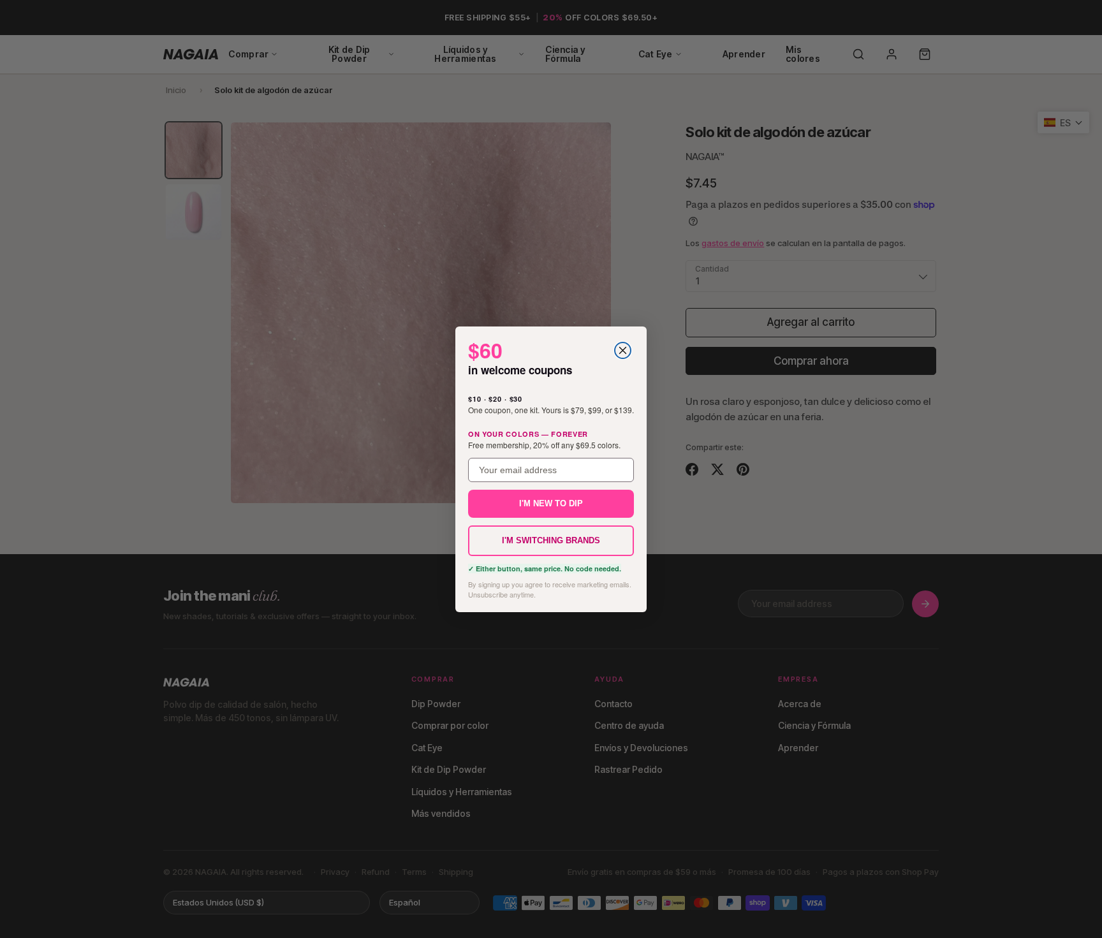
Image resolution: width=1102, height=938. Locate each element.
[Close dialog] (623, 350)
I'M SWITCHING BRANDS (551, 540)
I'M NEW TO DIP (551, 503)
